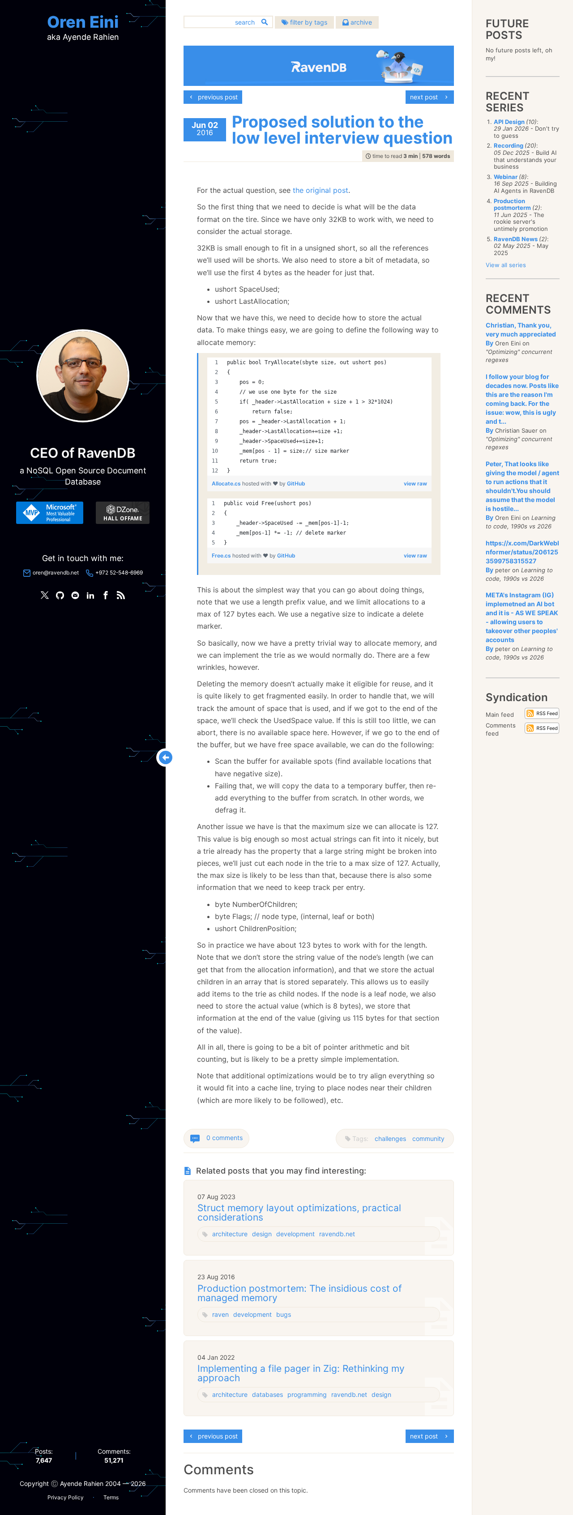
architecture (230, 1234)
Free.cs (222, 555)
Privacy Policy (65, 1497)
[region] (319, 416)
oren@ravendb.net (56, 572)
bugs (283, 1314)
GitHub (296, 483)
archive (360, 22)
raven (220, 1314)
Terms (111, 1497)
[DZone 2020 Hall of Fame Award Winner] (123, 513)
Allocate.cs (227, 483)
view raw (415, 483)
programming (307, 1394)
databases (267, 1394)
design (262, 1234)
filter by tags (307, 22)
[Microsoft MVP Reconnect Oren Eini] (49, 513)
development (295, 1234)
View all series (506, 264)
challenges (390, 1138)
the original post (320, 190)
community (428, 1138)
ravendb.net (337, 1234)
